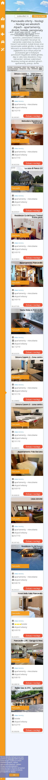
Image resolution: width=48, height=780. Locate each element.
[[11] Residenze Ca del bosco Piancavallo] (27, 557)
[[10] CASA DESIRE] (27, 510)
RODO (13, 772)
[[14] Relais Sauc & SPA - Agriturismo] (27, 699)
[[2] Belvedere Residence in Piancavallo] (27, 132)
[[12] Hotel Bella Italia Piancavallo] (27, 605)
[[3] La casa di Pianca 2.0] (27, 179)
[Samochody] (3, 41)
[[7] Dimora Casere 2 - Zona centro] (27, 368)
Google (11, 759)
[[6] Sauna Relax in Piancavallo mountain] (27, 321)
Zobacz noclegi (33, 116)
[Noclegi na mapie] (3, 18)
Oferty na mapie (39, 16)
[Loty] (3, 34)
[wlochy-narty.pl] (3, 2)
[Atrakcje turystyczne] (3, 49)
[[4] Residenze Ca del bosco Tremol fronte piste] (27, 227)
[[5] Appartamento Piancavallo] (27, 274)
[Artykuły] (3, 26)
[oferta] (13, 104)
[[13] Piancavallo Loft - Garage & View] (27, 652)
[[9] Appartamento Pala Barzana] (27, 463)
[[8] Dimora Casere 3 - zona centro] (27, 416)
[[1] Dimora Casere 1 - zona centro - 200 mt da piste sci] (27, 85)
